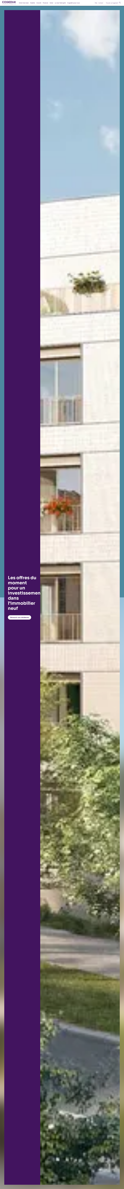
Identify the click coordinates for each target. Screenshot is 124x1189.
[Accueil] (9, 3)
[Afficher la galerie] (80, 597)
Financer (45, 3)
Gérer (51, 3)
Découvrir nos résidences (19, 617)
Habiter (32, 3)
